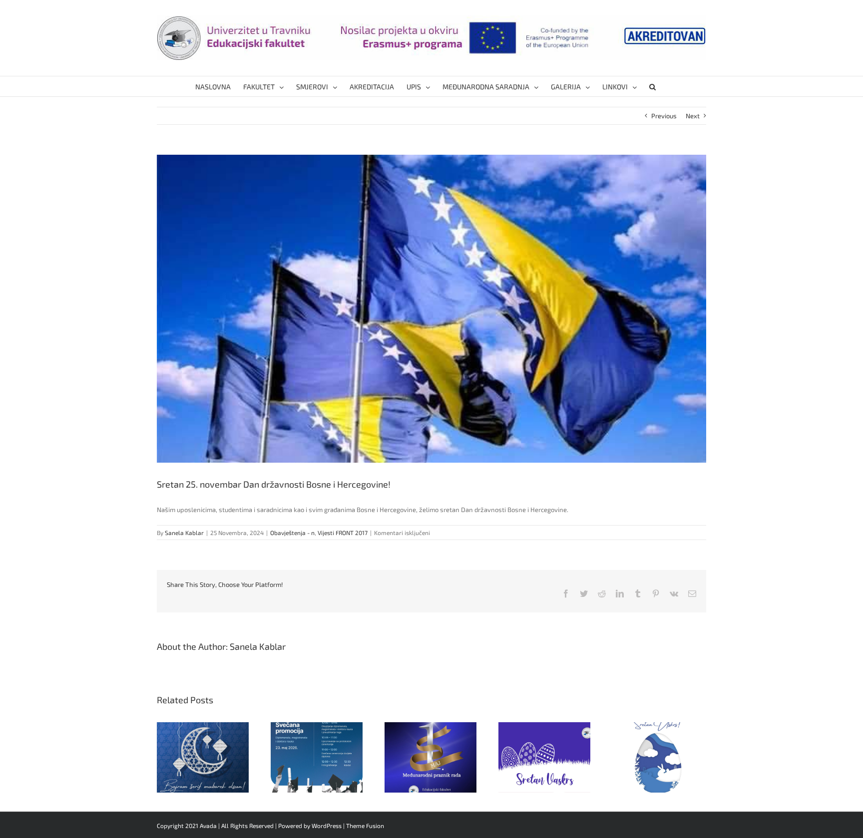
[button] (652, 86)
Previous (664, 116)
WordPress (327, 825)
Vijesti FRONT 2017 (343, 532)
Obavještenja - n (292, 532)
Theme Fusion (365, 825)
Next (693, 116)
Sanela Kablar (184, 532)
